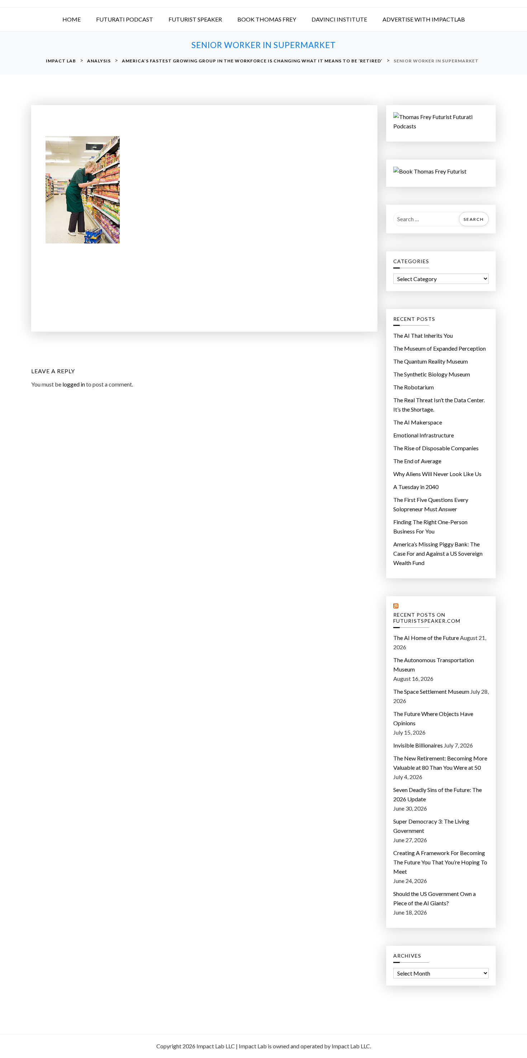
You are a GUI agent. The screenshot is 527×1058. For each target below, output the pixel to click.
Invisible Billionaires (418, 745)
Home (71, 19)
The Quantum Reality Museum (430, 361)
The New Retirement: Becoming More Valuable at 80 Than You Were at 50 (440, 763)
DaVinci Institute (339, 19)
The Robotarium (413, 387)
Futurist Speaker (195, 19)
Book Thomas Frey (266, 19)
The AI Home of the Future (426, 637)
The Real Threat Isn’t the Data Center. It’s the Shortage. (439, 405)
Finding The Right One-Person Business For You (430, 526)
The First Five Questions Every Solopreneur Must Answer (430, 504)
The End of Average (417, 460)
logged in (73, 384)
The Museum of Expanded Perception (439, 348)
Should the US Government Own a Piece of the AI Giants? (434, 898)
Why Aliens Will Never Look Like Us (437, 473)
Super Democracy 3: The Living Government (431, 826)
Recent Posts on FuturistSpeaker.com (426, 618)
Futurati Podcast (124, 19)
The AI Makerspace (417, 422)
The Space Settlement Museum (431, 691)
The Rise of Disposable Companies (436, 448)
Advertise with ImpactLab (424, 19)
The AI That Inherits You (423, 335)
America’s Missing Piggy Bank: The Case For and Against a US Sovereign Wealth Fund (438, 553)
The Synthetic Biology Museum (431, 374)
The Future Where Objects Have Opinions (433, 718)
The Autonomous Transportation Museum (433, 664)
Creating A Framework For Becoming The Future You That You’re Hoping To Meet (440, 862)
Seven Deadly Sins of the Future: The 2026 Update (437, 794)
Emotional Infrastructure (423, 435)
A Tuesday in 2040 (415, 486)
